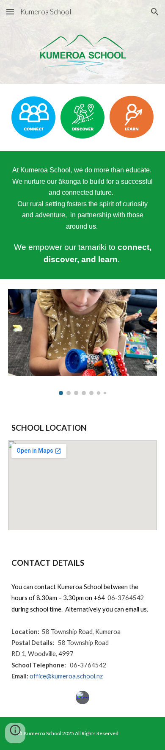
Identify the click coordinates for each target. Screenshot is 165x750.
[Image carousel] (82, 342)
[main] (82, 214)
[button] (10, 11)
